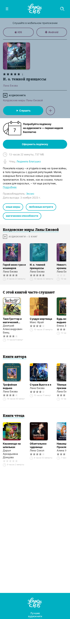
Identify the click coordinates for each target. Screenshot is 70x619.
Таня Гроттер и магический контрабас (12, 320)
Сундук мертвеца (41, 318)
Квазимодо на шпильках (12, 445)
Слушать (25, 110)
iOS (20, 32)
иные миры (13, 206)
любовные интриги (41, 206)
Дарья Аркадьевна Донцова (10, 454)
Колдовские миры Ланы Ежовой (23, 100)
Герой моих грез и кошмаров (14, 266)
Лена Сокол (37, 450)
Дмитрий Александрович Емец (12, 329)
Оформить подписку (35, 144)
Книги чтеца (13, 416)
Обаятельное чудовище (38, 445)
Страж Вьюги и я (40, 384)
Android (53, 32)
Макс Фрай (37, 322)
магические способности (22, 215)
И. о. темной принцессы (37, 266)
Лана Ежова (10, 271)
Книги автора (14, 357)
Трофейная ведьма (10, 386)
